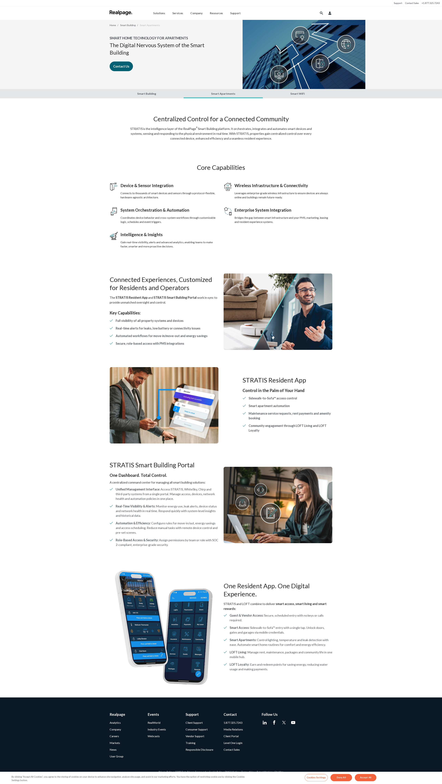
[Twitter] (284, 723)
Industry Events (157, 729)
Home (113, 25)
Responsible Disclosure (199, 749)
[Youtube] (293, 723)
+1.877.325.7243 (431, 3)
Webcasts (154, 736)
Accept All (365, 777)
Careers (114, 736)
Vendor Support (195, 736)
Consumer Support (197, 729)
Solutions (159, 13)
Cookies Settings (316, 777)
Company (196, 13)
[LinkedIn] (265, 723)
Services (177, 13)
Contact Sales (412, 3)
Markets (115, 742)
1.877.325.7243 (233, 722)
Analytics (115, 722)
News (113, 749)
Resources (216, 13)
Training (190, 742)
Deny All (341, 777)
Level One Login (233, 742)
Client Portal (231, 736)
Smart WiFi (297, 93)
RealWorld (154, 722)
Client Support (194, 722)
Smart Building (128, 25)
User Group (116, 756)
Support (398, 3)
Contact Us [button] (121, 66)
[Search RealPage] (321, 13)
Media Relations (233, 729)
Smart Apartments (223, 93)
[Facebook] (274, 723)
